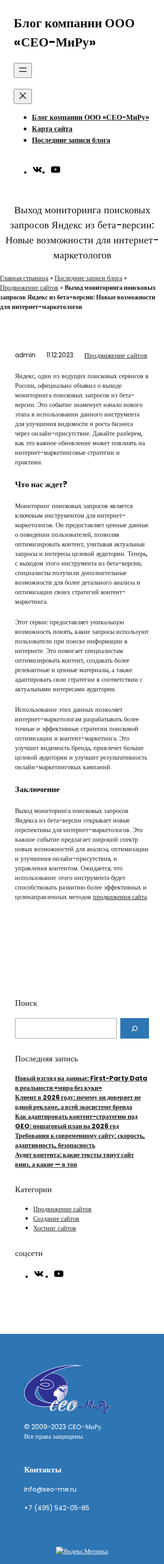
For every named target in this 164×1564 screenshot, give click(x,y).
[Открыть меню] (23, 70)
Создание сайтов (56, 1218)
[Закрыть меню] (23, 96)
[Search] (134, 1028)
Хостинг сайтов (54, 1228)
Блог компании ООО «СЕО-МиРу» (90, 117)
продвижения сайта (120, 896)
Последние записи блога (71, 140)
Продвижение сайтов (29, 287)
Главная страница (24, 278)
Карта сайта (52, 128)
